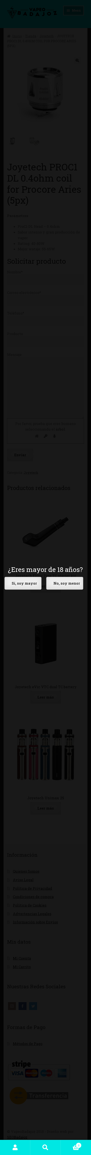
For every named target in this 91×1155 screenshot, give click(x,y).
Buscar (45, 1147)
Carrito (70, 1144)
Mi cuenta (15, 1147)
